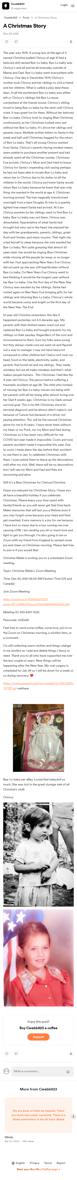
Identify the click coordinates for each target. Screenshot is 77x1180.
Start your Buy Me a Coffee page (37, 1169)
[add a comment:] (16, 41)
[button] (73, 6)
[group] (38, 1122)
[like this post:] (6, 41)
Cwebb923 (18, 4)
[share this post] (71, 41)
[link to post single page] (38, 1120)
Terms (48, 1163)
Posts (26, 17)
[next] (73, 1116)
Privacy (34, 1163)
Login (64, 5)
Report (61, 1163)
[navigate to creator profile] (5, 5)
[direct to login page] (42, 1072)
